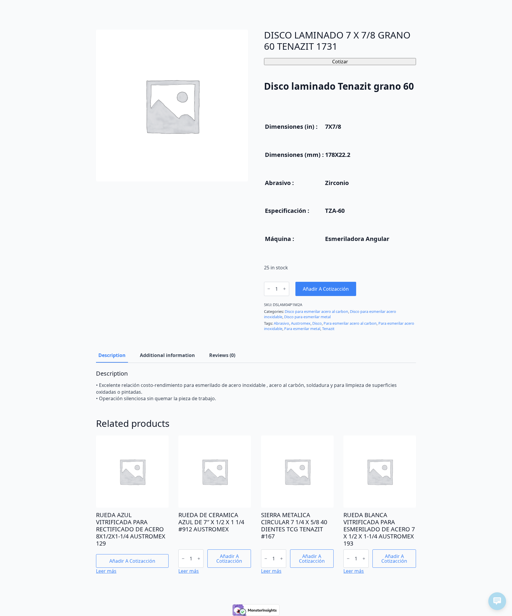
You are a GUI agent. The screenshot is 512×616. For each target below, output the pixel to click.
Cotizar (340, 61)
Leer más (106, 571)
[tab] (112, 355)
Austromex (301, 323)
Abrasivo (281, 323)
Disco (317, 323)
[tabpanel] (256, 386)
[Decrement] (268, 289)
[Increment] (284, 289)
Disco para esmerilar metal (307, 316)
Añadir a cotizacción (326, 289)
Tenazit (328, 328)
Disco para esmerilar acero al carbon (316, 311)
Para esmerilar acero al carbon (350, 323)
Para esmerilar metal (302, 328)
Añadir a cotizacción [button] (132, 561)
